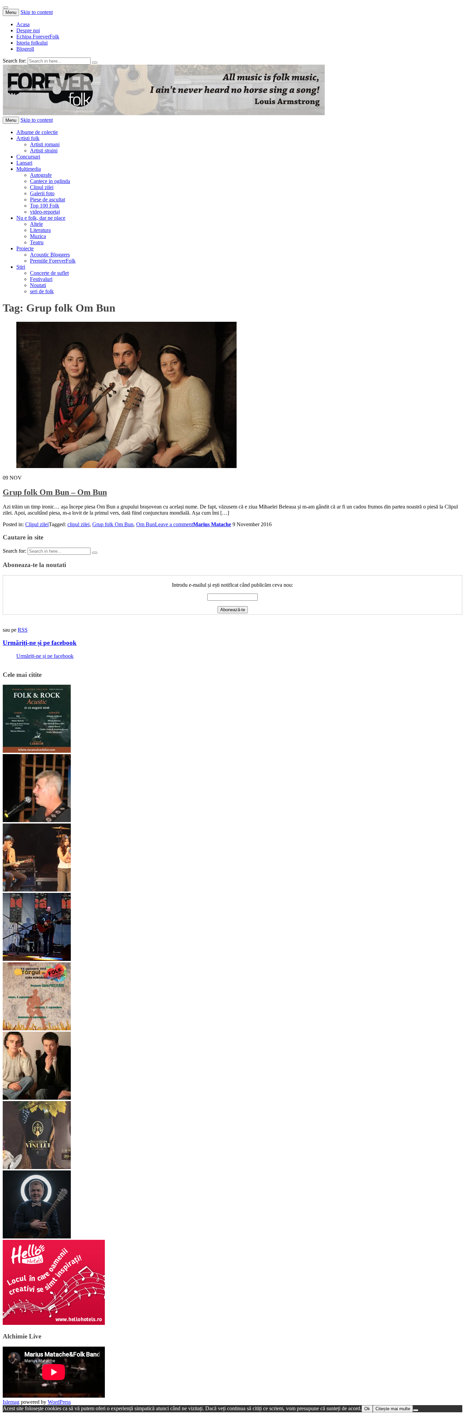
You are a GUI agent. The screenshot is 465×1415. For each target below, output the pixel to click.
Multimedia (28, 169)
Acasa (23, 24)
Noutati (38, 285)
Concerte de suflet (49, 273)
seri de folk (42, 291)
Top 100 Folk (44, 206)
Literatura (40, 230)
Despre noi (28, 30)
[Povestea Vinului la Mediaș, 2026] (37, 1167)
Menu (10, 12)
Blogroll (25, 49)
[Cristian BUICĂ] (37, 820)
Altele (36, 224)
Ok (367, 1408)
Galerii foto (42, 193)
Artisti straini (44, 150)
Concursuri (28, 157)
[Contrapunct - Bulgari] (37, 1236)
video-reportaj (45, 212)
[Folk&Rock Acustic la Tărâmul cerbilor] (37, 751)
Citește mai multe (392, 1408)
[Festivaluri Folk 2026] (37, 890)
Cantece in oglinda (50, 181)
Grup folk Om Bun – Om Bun (55, 492)
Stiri (20, 267)
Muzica (38, 236)
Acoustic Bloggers (50, 254)
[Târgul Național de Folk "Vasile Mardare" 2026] (37, 1028)
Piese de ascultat (47, 199)
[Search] (94, 63)
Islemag (11, 1402)
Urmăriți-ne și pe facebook (40, 642)
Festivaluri (41, 279)
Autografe (41, 175)
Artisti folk (27, 138)
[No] (415, 1410)
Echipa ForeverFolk (37, 36)
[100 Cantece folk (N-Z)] (37, 1098)
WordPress (59, 1402)
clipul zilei (78, 524)
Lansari (24, 163)
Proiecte (25, 248)
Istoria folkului (32, 43)
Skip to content (36, 12)
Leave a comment (174, 524)
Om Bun (145, 524)
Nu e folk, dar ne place (40, 218)
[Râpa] (37, 959)
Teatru (37, 242)
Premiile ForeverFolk (53, 261)
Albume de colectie (37, 132)
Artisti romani (45, 144)
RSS (23, 630)
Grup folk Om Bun (112, 524)
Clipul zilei (41, 187)
